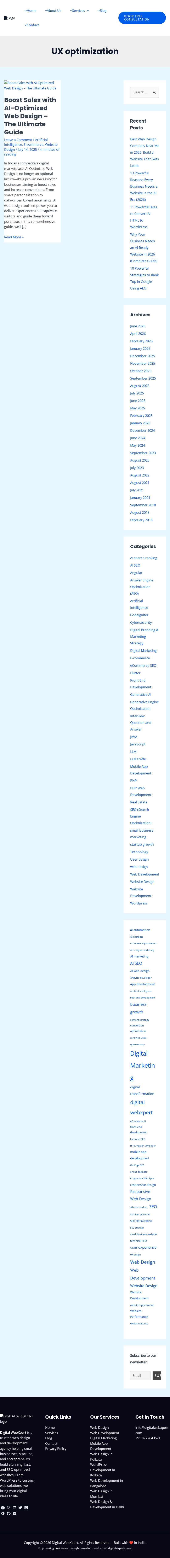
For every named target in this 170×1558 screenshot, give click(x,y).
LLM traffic (138, 759)
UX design (135, 1254)
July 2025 (137, 393)
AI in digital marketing (142, 950)
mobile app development (139, 1155)
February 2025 (141, 415)
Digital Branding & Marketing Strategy (144, 636)
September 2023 (143, 453)
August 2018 (139, 512)
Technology (139, 852)
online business (138, 1171)
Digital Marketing (143, 650)
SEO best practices (140, 1214)
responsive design (143, 1185)
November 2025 (142, 363)
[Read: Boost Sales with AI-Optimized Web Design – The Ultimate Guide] (32, 85)
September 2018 (143, 505)
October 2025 (140, 371)
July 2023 (137, 467)
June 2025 (137, 400)
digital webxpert (141, 1107)
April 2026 (138, 333)
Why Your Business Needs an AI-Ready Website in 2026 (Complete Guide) (144, 247)
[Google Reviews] (3, 1513)
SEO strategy (137, 1227)
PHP (133, 780)
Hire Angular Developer (143, 1145)
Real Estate (138, 802)
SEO (153, 1206)
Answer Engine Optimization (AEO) (141, 587)
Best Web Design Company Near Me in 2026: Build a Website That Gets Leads (144, 152)
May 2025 (137, 408)
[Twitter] (20, 1508)
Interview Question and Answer (140, 723)
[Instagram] (9, 1508)
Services (51, 1433)
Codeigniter (139, 615)
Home (50, 1427)
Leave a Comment (18, 139)
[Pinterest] (26, 1508)
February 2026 (141, 341)
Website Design (142, 881)
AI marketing (139, 956)
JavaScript (138, 744)
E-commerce (33, 144)
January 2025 (140, 423)
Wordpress (139, 903)
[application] (87, 10)
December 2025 (142, 356)
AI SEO (135, 565)
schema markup (138, 1207)
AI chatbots (136, 936)
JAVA (133, 736)
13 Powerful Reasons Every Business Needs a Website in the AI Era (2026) (144, 186)
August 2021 (139, 482)
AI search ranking (143, 558)
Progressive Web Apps (142, 1178)
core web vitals (138, 1037)
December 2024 (142, 430)
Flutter (135, 673)
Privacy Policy (55, 1448)
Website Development (139, 1295)
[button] (142, 18)
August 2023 (139, 460)
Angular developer (141, 977)
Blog (48, 1438)
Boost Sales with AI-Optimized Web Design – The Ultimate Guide (30, 116)
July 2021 (137, 490)
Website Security (139, 1323)
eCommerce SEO (143, 665)
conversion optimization (138, 1028)
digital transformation (142, 1090)
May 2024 (137, 445)
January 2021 (140, 497)
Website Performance (139, 1314)
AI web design (140, 971)
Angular (136, 572)
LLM (133, 751)
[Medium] (14, 1513)
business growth (138, 1008)
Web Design (142, 1262)
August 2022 (139, 475)
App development (142, 984)
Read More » (14, 237)
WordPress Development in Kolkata (102, 1469)
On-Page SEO (137, 1165)
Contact (51, 1443)
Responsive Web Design (140, 1195)
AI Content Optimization (143, 943)
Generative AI (140, 694)
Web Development (144, 874)
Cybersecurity (141, 622)
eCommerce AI (138, 1121)
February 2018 (141, 520)
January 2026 (140, 348)
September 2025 (143, 378)
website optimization (142, 1305)
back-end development (142, 997)
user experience (143, 1247)
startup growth (142, 844)
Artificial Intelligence (141, 991)
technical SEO (138, 1241)
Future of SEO (137, 1139)
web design (139, 867)
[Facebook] (3, 1508)
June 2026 (137, 326)
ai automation (140, 930)
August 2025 (139, 385)
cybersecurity (137, 1044)
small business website (143, 1234)
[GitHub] (9, 1513)
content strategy (139, 1019)
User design (139, 859)
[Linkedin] (14, 1508)
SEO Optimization (141, 1221)
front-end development (138, 1129)
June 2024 (137, 438)
